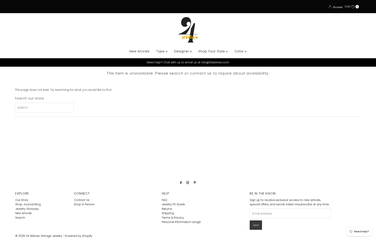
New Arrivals (139, 51)
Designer (182, 51)
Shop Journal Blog (28, 204)
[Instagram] (187, 182)
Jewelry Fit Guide (173, 204)
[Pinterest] (195, 182)
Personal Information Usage (181, 222)
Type (161, 51)
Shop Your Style (212, 51)
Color (240, 51)
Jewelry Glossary (27, 209)
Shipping (168, 213)
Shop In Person (84, 204)
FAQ (164, 200)
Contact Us (81, 200)
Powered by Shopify (78, 236)
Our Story (21, 200)
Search (20, 218)
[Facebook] (181, 182)
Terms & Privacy (173, 218)
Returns (167, 209)
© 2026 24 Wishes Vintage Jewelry (39, 236)
